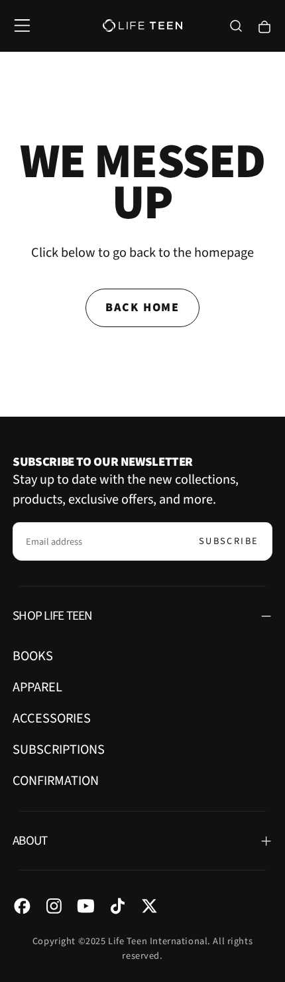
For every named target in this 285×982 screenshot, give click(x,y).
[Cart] (264, 27)
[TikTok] (117, 906)
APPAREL (37, 687)
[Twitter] (149, 906)
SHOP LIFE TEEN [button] (52, 615)
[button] (22, 25)
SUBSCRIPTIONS (59, 749)
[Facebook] (22, 906)
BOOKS (33, 656)
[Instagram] (54, 906)
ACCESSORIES (52, 718)
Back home (142, 307)
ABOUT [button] (30, 840)
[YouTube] (85, 906)
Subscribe (229, 541)
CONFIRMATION (56, 780)
